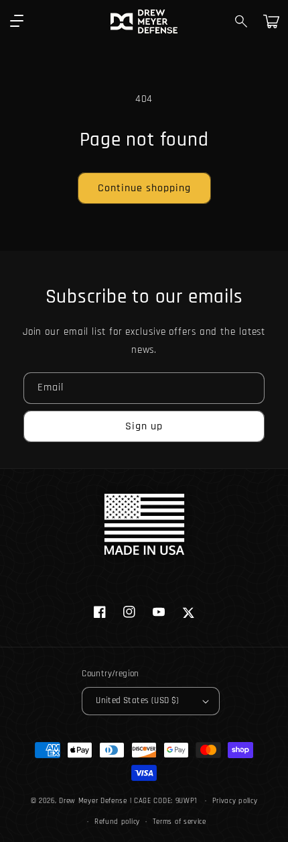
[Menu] (16, 21)
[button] (242, 21)
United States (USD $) (137, 700)
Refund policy (117, 822)
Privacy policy (235, 801)
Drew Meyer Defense (93, 801)
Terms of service (179, 822)
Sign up (144, 426)
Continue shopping (144, 188)
